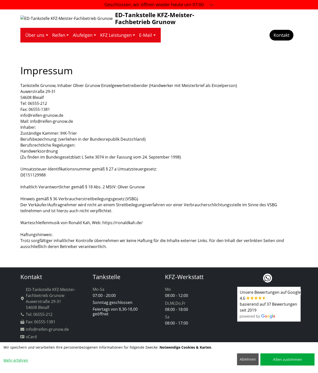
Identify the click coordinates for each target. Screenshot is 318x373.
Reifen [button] (58, 35)
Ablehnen (248, 359)
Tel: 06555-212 (39, 314)
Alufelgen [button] (82, 35)
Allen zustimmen (287, 359)
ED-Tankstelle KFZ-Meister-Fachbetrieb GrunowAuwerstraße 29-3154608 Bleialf (51, 298)
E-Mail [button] (145, 35)
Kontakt (281, 35)
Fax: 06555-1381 (40, 322)
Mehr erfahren (15, 360)
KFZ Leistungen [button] (116, 35)
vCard (31, 336)
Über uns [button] (34, 35)
